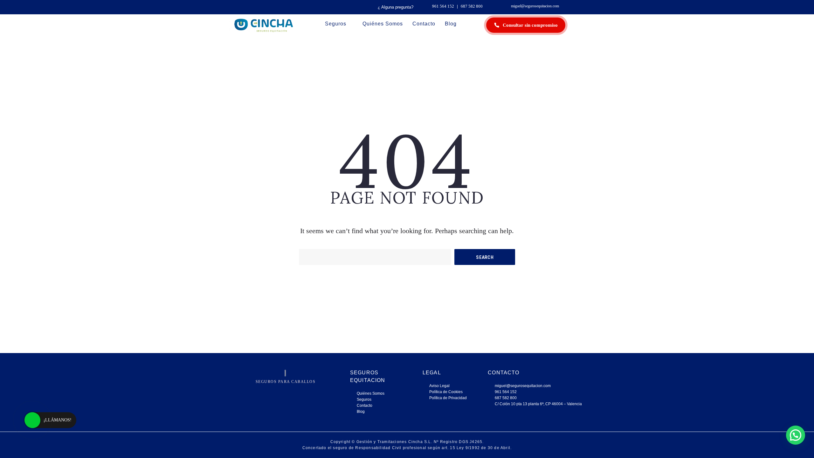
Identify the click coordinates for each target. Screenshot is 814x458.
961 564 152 (443, 6)
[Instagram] (262, 392)
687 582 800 (472, 6)
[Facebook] (278, 392)
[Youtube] (309, 392)
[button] (795, 435)
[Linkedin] (293, 392)
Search (484, 257)
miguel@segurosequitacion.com (535, 6)
